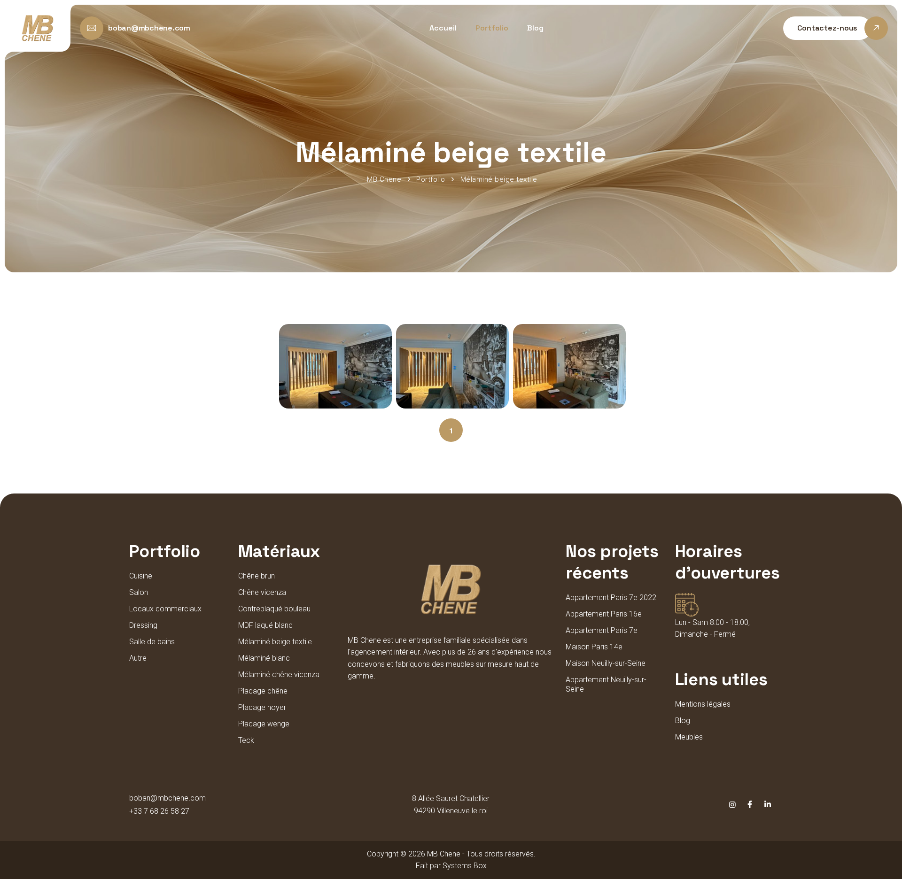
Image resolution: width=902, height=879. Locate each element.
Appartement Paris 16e (604, 613)
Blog (535, 28)
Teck (246, 740)
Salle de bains (152, 641)
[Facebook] (750, 804)
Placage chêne (263, 690)
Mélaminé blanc (264, 658)
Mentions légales (703, 704)
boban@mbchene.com (167, 798)
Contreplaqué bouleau (274, 608)
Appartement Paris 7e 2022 (611, 597)
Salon (138, 592)
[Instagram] (732, 804)
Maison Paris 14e (594, 646)
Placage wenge (263, 723)
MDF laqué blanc (265, 625)
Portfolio (491, 28)
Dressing (143, 625)
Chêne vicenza (262, 592)
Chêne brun (256, 575)
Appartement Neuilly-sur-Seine (606, 684)
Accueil (443, 28)
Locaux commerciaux (165, 608)
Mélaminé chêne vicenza (278, 674)
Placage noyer (262, 707)
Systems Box (465, 865)
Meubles (689, 736)
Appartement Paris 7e (602, 630)
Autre (138, 658)
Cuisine (140, 575)
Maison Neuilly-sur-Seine (605, 663)
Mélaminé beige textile (275, 641)
